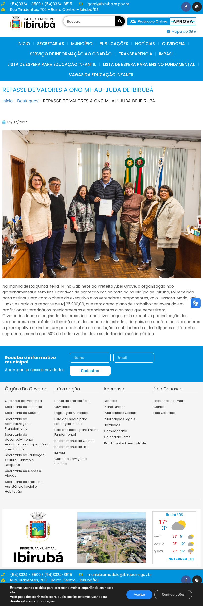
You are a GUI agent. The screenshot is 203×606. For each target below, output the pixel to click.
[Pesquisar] (120, 21)
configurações (44, 601)
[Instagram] (197, 7)
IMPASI (166, 54)
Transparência (135, 54)
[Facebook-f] (186, 7)
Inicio (24, 43)
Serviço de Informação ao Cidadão (71, 54)
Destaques (27, 100)
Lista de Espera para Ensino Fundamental (149, 64)
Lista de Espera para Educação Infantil (52, 64)
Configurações (173, 594)
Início (7, 100)
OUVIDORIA (173, 43)
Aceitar (139, 594)
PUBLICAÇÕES (114, 43)
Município (82, 43)
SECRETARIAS (50, 43)
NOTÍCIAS (145, 43)
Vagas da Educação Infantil (101, 75)
